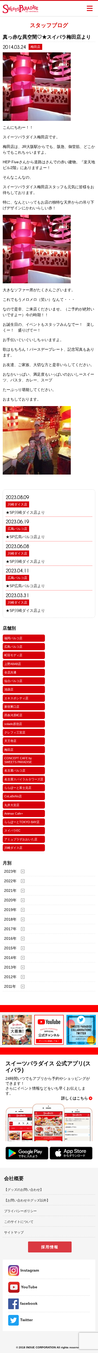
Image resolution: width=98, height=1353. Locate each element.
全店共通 (10, 672)
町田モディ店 (13, 655)
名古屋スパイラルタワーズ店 (23, 779)
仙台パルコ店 (13, 681)
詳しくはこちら (74, 1098)
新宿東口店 (11, 706)
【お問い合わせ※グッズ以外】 (27, 1200)
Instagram (29, 1270)
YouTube (29, 1287)
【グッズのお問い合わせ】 (23, 1190)
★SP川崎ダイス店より (25, 512)
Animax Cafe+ (13, 813)
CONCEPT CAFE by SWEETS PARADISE (18, 760)
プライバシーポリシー (20, 1211)
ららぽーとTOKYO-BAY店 (21, 822)
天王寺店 (10, 741)
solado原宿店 (13, 724)
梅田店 (8, 749)
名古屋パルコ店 (14, 770)
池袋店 (8, 689)
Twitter (26, 1320)
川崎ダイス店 (17, 504)
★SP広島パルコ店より (25, 537)
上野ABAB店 (12, 664)
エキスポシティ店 (16, 698)
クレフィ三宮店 (14, 732)
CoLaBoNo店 (13, 796)
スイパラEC (12, 830)
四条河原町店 (13, 715)
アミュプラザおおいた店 (20, 839)
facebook (29, 1303)
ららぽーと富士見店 (17, 787)
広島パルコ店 (17, 529)
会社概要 (14, 1178)
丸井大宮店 (11, 805)
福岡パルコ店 (13, 638)
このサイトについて (18, 1222)
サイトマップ (14, 1232)
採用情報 (50, 1247)
